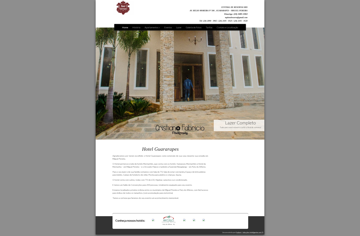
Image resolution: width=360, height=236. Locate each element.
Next (267, 83)
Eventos (168, 27)
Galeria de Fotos (194, 27)
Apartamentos (152, 27)
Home (125, 27)
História (136, 27)
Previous (93, 83)
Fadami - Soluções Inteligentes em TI (249, 232)
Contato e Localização (227, 27)
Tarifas (209, 27)
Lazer (179, 27)
